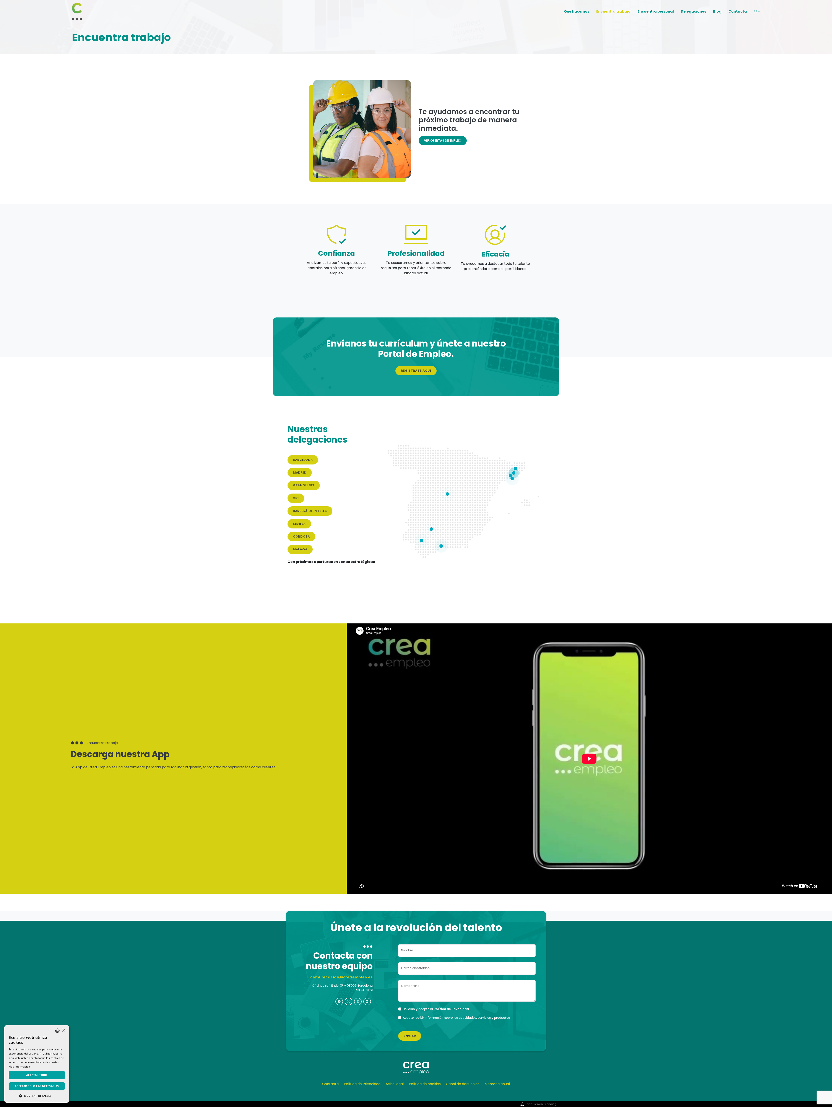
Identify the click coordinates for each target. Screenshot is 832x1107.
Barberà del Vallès (310, 511)
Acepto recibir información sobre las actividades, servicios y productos (456, 1017)
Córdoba (301, 536)
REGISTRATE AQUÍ (416, 370)
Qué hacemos (576, 11)
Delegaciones (693, 11)
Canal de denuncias (462, 1083)
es (755, 11)
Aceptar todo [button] (36, 1075)
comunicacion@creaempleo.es (341, 977)
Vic (296, 498)
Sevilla (299, 524)
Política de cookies (425, 1083)
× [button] (63, 1030)
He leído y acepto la (436, 1009)
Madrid (299, 472)
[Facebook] (339, 1001)
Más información (19, 1066)
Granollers (303, 485)
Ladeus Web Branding (541, 1104)
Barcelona (303, 460)
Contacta (737, 11)
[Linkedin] (367, 1001)
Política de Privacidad (362, 1083)
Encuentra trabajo (613, 11)
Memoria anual (497, 1083)
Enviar (410, 1036)
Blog (717, 11)
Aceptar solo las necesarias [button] (37, 1086)
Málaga (300, 549)
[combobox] (57, 1031)
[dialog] (36, 1064)
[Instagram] (358, 1001)
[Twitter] (348, 1001)
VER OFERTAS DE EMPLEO (442, 140)
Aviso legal (395, 1083)
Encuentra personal (655, 11)
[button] (37, 1095)
